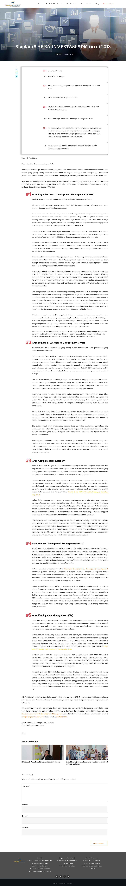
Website (25, 827)
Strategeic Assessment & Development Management (86, 569)
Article (59, 54)
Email (25, 816)
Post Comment (98, 843)
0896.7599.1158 (61, 717)
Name (25, 804)
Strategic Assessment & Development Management (42, 714)
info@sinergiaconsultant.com (33, 717)
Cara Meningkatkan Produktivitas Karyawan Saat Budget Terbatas (87, 756)
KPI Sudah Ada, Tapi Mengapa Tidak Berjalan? (42, 756)
